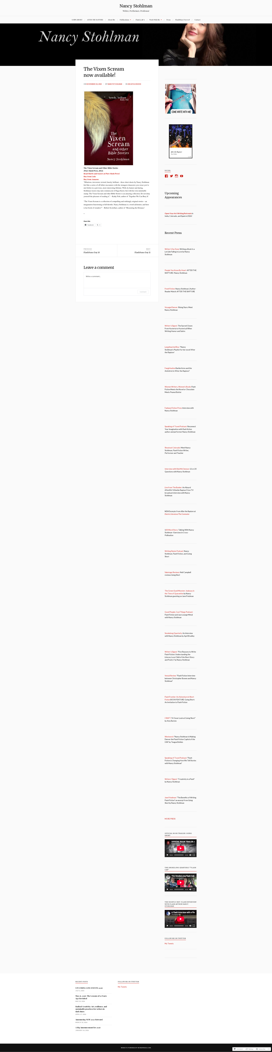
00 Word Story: (172, 530)
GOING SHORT (77, 20)
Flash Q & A (140, 20)
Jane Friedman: (170, 797)
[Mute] (190, 855)
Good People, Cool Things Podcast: (179, 612)
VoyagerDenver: (171, 307)
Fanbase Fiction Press (173, 408)
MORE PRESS (170, 819)
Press (168, 20)
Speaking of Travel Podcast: (176, 426)
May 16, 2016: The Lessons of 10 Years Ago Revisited (91, 997)
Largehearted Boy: (172, 347)
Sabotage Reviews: (172, 572)
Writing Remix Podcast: (174, 551)
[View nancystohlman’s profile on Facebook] (167, 176)
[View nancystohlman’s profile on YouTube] (182, 176)
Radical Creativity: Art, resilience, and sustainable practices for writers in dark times (91, 1009)
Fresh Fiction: (170, 289)
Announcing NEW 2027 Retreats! (89, 1019)
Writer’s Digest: (171, 326)
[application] (181, 848)
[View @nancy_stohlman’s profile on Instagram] (177, 176)
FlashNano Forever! (182, 20)
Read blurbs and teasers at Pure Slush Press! (102, 173)
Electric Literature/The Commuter (177, 514)
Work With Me (154, 20)
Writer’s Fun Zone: (172, 249)
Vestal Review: (170, 676)
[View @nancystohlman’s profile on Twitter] (172, 176)
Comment (143, 292)
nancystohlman (115, 84)
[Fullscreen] (194, 855)
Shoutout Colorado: (173, 448)
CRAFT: (168, 718)
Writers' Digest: (171, 779)
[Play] (167, 855)
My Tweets (169, 943)
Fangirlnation (170, 368)
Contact (197, 20)
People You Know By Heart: (176, 270)
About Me (111, 20)
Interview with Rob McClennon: (177, 469)
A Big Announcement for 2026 (88, 1027)
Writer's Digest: (171, 652)
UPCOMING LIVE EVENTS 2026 (89, 988)
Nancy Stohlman (136, 5)
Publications (124, 20)
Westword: (169, 737)
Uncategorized (134, 84)
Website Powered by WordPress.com (136, 1047)
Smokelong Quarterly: (173, 633)
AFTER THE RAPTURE (95, 20)
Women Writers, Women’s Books (178, 387)
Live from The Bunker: (173, 487)
